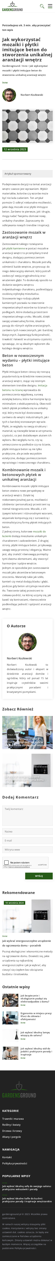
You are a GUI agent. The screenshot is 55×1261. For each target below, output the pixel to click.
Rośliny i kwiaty (11, 1124)
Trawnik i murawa (13, 1118)
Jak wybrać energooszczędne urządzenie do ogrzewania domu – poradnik (25, 780)
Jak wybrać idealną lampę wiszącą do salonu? (35, 1034)
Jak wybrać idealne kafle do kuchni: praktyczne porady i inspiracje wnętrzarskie (27, 1200)
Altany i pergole (11, 1137)
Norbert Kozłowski (32, 95)
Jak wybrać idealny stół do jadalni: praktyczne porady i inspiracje (36, 1051)
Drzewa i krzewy (12, 1131)
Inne (5, 82)
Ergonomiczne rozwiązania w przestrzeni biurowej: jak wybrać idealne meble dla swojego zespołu (25, 742)
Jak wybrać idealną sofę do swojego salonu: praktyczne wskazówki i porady (26, 1188)
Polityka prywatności (14, 1163)
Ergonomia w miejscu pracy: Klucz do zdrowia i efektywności (36, 1016)
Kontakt (7, 1157)
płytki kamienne (15, 248)
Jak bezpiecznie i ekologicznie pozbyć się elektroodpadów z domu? (35, 998)
